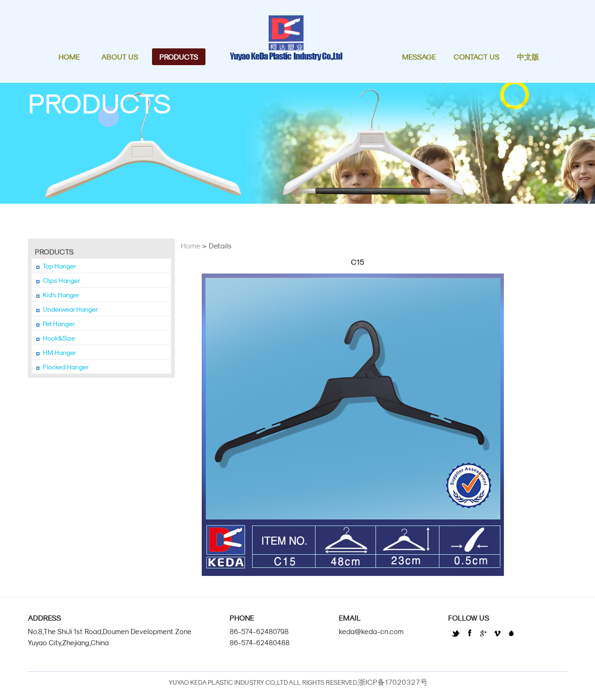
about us (119, 57)
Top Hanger (59, 266)
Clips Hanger (61, 280)
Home (190, 245)
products (178, 57)
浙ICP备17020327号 (393, 682)
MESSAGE (419, 57)
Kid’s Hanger (61, 295)
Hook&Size (59, 338)
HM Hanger (59, 352)
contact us (476, 57)
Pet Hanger (59, 323)
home (69, 57)
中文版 (528, 57)
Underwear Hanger (70, 309)
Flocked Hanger (66, 367)
